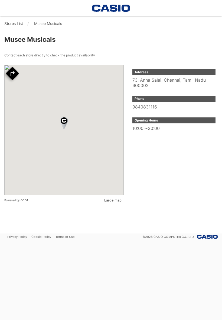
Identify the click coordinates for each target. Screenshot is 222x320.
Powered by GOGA (16, 200)
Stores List (13, 23)
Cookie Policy (41, 237)
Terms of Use (65, 237)
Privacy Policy (17, 237)
